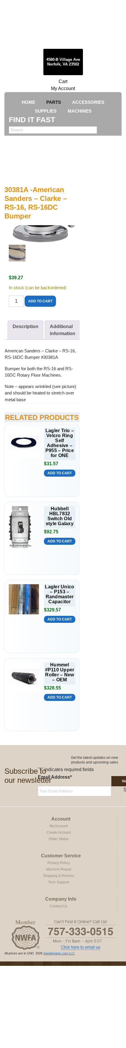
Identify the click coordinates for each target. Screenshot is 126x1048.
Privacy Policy (58, 863)
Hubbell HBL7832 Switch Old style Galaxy (60, 516)
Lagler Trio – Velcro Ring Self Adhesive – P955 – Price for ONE (59, 443)
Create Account (59, 832)
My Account (63, 88)
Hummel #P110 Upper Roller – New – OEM (59, 672)
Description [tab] (25, 326)
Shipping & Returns (58, 876)
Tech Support (58, 882)
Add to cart (40, 301)
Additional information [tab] (62, 330)
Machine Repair (58, 869)
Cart (63, 81)
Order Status (59, 839)
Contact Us (58, 906)
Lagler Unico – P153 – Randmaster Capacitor (59, 594)
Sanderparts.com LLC (59, 953)
